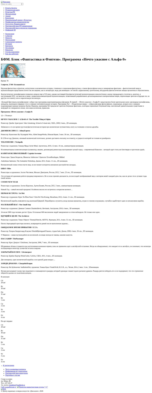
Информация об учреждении (16, 371)
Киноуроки (9, 18)
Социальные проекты (13, 42)
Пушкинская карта (12, 10)
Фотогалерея (10, 40)
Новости (8, 38)
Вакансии (9, 50)
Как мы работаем (11, 54)
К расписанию (8, 365)
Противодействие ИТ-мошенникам (18, 26)
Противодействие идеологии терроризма (21, 28)
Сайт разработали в (9, 387)
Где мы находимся (12, 52)
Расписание (9, 34)
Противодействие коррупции (16, 373)
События (8, 36)
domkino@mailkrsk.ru (17, 385)
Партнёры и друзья (12, 375)
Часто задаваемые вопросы (15, 369)
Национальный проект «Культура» (18, 20)
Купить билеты (11, 8)
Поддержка (9, 48)
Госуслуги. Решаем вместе (15, 24)
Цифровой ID (10, 30)
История (8, 44)
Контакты (9, 46)
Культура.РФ (10, 12)
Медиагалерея (10, 14)
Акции (8, 16)
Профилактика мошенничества (17, 22)
